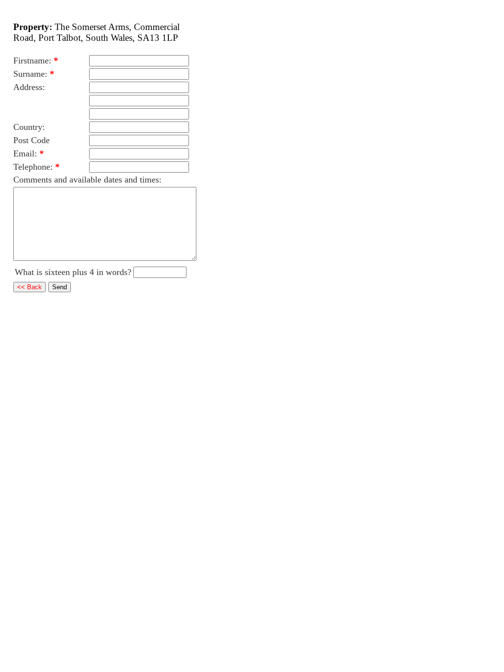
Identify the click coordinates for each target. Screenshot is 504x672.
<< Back (29, 287)
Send (59, 287)
